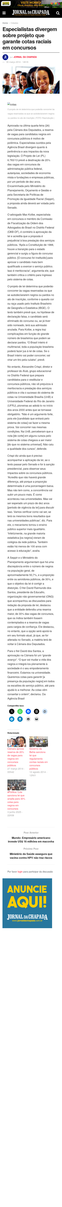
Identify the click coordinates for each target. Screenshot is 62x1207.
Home (5, 22)
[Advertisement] (31, 1067)
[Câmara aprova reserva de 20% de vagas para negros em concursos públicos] (16, 741)
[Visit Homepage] (31, 12)
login (20, 871)
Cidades (14, 22)
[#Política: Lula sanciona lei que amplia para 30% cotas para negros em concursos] (16, 785)
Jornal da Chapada (25, 56)
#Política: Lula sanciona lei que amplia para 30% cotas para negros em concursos (16, 800)
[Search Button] (58, 13)
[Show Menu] (4, 13)
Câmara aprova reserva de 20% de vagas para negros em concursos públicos (15, 757)
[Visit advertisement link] (31, 4)
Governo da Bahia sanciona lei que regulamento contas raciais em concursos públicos (38, 758)
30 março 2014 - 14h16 (17, 61)
